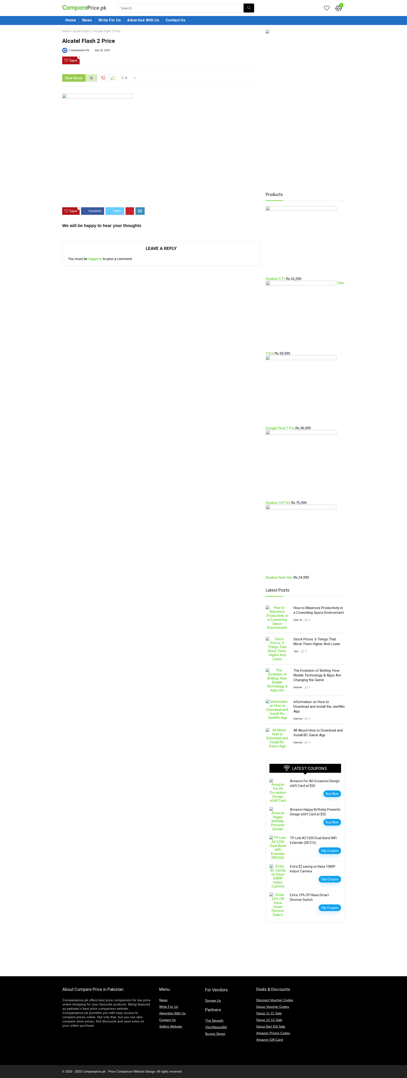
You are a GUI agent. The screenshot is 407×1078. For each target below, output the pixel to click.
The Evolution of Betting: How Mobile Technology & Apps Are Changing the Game (317, 675)
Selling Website (170, 1026)
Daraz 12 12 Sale (269, 1020)
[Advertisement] (161, 189)
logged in (95, 259)
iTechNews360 (216, 1027)
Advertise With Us (143, 20)
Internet (297, 687)
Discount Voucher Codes (274, 1000)
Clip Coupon (330, 851)
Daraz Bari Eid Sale (270, 1026)
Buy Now (332, 794)
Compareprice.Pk (79, 50)
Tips (295, 651)
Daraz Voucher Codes (272, 1007)
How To (297, 619)
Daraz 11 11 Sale (269, 1013)
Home (70, 20)
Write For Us (109, 20)
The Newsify (214, 1020)
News (87, 20)
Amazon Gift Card (269, 1039)
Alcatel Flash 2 (82, 31)
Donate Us (213, 1000)
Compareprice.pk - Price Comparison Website (113, 1071)
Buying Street (215, 1034)
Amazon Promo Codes (273, 1033)
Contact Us (175, 20)
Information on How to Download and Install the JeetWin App (319, 706)
